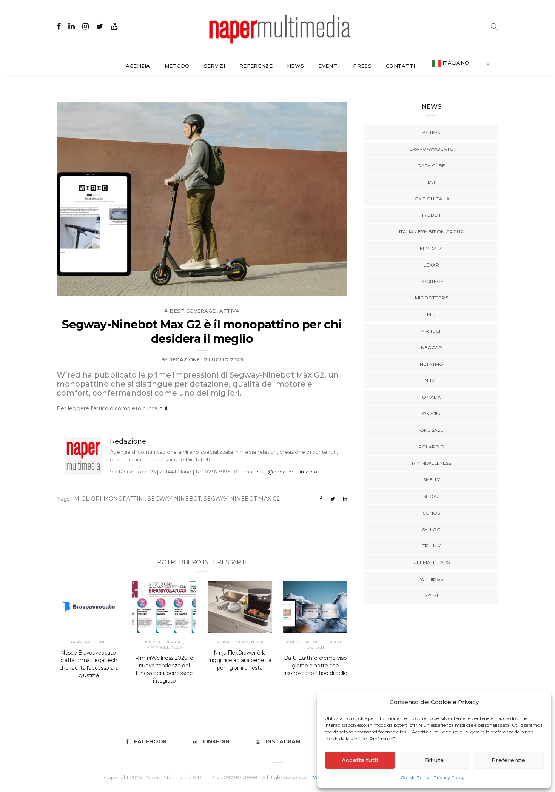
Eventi (328, 66)
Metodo (177, 66)
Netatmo (431, 364)
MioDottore (431, 297)
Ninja (257, 641)
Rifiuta (434, 760)
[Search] (494, 26)
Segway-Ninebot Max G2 (242, 498)
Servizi (214, 66)
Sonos (431, 513)
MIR (431, 314)
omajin (431, 413)
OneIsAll (431, 430)
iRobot (431, 215)
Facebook (150, 741)
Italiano (455, 63)
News (295, 66)
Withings (431, 579)
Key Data (431, 248)
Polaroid (431, 447)
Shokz (431, 496)
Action (431, 132)
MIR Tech (431, 331)
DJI (431, 182)
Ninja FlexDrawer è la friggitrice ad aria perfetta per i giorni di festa (239, 660)
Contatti (400, 66)
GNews (240, 641)
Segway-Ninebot (174, 498)
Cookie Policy (415, 777)
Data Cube (431, 165)
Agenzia (138, 66)
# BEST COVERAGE (190, 311)
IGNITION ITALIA (431, 199)
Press (362, 66)
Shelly (431, 479)
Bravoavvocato (88, 641)
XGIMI (431, 595)
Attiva (229, 311)
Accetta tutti (360, 760)
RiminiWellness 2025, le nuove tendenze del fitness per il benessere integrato (164, 669)
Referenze (256, 66)
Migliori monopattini (109, 498)
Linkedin (216, 741)
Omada (431, 397)
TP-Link (431, 546)
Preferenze (508, 760)
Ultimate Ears (431, 562)
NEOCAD (431, 347)
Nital (431, 380)
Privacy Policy (448, 777)
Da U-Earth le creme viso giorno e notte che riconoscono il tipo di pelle (315, 665)
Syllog (431, 529)
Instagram (283, 741)
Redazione (184, 359)
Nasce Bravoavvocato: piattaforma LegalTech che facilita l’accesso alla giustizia (89, 664)
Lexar (431, 265)
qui (163, 408)
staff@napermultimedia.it (289, 471)
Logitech (431, 281)
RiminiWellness (164, 647)
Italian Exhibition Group (431, 231)
